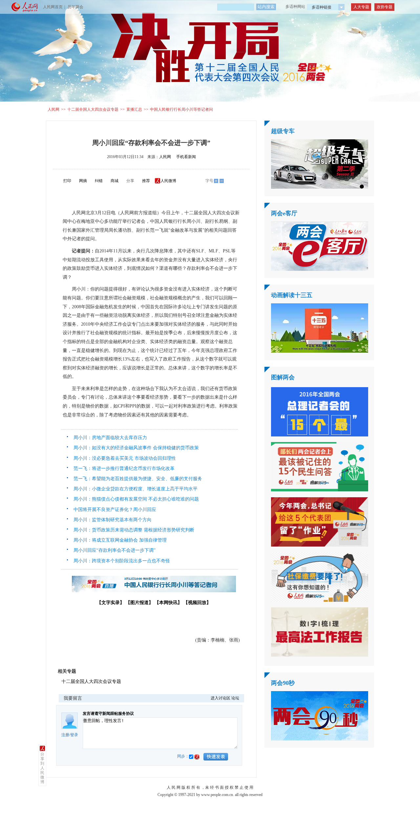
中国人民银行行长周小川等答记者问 (181, 109)
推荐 (146, 180)
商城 (114, 180)
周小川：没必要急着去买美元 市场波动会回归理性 (123, 458)
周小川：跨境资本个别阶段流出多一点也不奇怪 (120, 560)
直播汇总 (134, 109)
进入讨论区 (220, 698)
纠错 (99, 180)
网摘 (83, 180)
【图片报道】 (139, 602)
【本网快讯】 (168, 602)
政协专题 (384, 7)
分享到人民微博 (42, 768)
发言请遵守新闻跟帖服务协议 (108, 713)
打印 (67, 180)
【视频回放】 (197, 602)
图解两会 (283, 377)
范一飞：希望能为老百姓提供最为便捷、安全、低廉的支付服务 (136, 478)
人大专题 (361, 7)
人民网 (53, 109)
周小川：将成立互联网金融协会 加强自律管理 (119, 540)
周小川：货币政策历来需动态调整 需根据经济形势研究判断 (132, 529)
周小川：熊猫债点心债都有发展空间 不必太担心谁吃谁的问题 (135, 499)
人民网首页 (53, 7)
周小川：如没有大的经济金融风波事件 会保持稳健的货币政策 (136, 447)
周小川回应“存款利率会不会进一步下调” (113, 550)
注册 (65, 735)
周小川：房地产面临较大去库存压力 (110, 437)
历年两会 (75, 7)
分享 (130, 180)
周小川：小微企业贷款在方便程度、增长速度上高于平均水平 (134, 488)
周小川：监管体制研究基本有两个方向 (111, 519)
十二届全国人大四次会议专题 (92, 109)
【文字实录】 (110, 602)
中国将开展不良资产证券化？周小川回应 (113, 509)
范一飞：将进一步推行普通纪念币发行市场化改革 (123, 468)
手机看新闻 (186, 156)
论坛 (235, 698)
